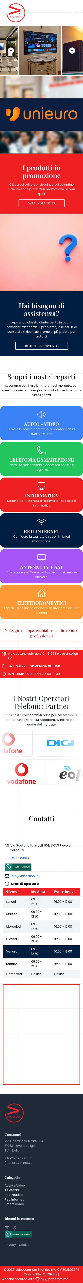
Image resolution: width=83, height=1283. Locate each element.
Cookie (24, 1245)
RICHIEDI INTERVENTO (41, 346)
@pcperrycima (56, 1279)
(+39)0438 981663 (18, 1163)
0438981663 (20, 858)
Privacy (10, 1245)
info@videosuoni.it (24, 876)
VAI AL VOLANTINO (41, 203)
